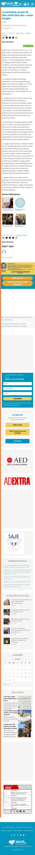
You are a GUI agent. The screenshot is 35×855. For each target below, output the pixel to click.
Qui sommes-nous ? (8, 827)
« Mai (5, 684)
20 (29, 673)
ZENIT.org (23, 50)
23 (13, 676)
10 (17, 669)
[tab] (11, 787)
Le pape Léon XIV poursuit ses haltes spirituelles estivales (10, 726)
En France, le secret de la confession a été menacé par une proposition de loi (20, 630)
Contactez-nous (29, 830)
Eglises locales (21, 235)
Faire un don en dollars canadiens (17, 283)
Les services (28, 827)
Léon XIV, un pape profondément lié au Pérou (10, 698)
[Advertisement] (17, 303)
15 (9, 673)
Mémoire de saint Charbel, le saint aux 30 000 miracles (20, 620)
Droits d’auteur (18, 830)
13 (29, 669)
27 (29, 676)
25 (21, 676)
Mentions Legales (6, 830)
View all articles (7, 257)
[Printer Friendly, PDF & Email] (28, 46)
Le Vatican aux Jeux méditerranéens (14, 581)
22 (9, 676)
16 (13, 673)
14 (5, 673)
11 (21, 669)
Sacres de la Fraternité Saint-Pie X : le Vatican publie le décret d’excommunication (21, 601)
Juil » (8, 684)
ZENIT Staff (20, 33)
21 (5, 676)
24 (17, 676)
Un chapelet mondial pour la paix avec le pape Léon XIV (20, 610)
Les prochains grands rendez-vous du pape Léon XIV (11, 712)
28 (5, 680)
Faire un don (17, 278)
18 (21, 673)
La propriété (19, 827)
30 (13, 680)
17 (17, 673)
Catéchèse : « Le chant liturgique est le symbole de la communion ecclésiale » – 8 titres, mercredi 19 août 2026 (17, 572)
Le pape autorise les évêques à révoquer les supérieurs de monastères (19, 640)
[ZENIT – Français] (10, 4)
